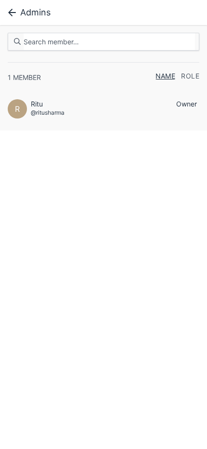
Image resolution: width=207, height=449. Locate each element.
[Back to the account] (10, 12)
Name (165, 76)
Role (190, 76)
